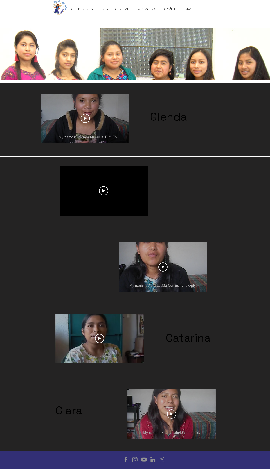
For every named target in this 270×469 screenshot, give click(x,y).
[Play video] (85, 118)
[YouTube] (143, 459)
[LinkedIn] (152, 459)
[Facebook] (125, 459)
